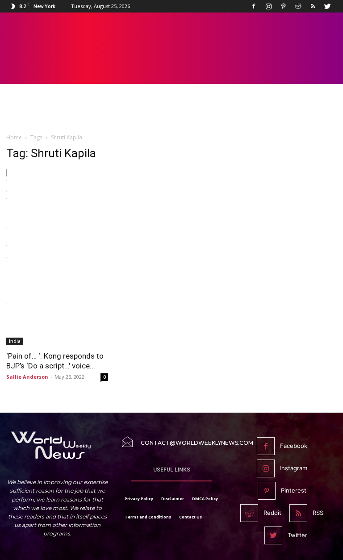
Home (14, 137)
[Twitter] (327, 6)
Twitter (297, 535)
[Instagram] (268, 6)
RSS (318, 512)
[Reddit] (298, 6)
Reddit (272, 512)
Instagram (293, 468)
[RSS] (312, 6)
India (15, 341)
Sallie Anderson (27, 376)
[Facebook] (253, 6)
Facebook (293, 445)
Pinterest (293, 490)
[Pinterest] (283, 6)
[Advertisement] (171, 112)
